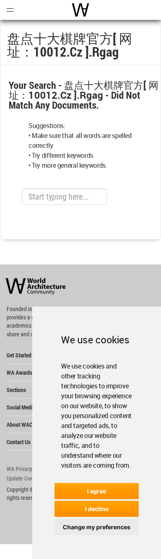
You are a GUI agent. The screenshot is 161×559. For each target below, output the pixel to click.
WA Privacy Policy (27, 469)
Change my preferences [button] (96, 526)
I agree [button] (96, 491)
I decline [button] (97, 508)
